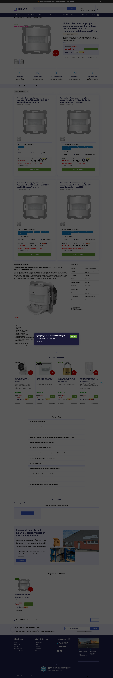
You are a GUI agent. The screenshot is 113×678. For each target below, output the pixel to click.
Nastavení (39, 341)
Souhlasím (73, 336)
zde (54, 338)
